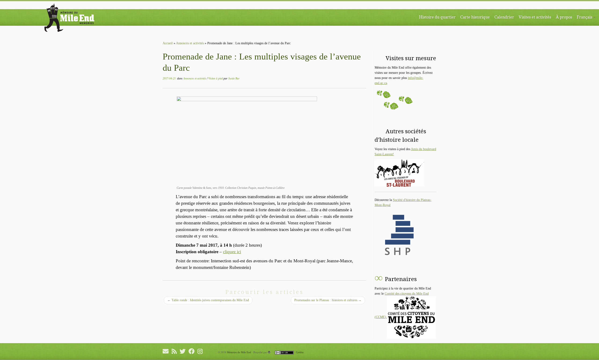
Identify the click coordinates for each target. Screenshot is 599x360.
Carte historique (475, 17)
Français (585, 17)
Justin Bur (234, 78)
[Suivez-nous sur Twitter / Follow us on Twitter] (184, 351)
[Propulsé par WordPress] (269, 352)
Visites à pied (215, 78)
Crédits (299, 352)
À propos (564, 17)
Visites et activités (535, 17)
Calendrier (504, 17)
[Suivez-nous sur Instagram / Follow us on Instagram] (201, 351)
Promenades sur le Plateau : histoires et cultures (328, 300)
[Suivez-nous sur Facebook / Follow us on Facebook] (193, 351)
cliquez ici (232, 251)
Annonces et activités (190, 43)
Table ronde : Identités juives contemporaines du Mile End (208, 300)
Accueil (168, 43)
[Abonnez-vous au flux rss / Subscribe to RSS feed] (176, 351)
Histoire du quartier (437, 17)
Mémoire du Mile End (239, 352)
